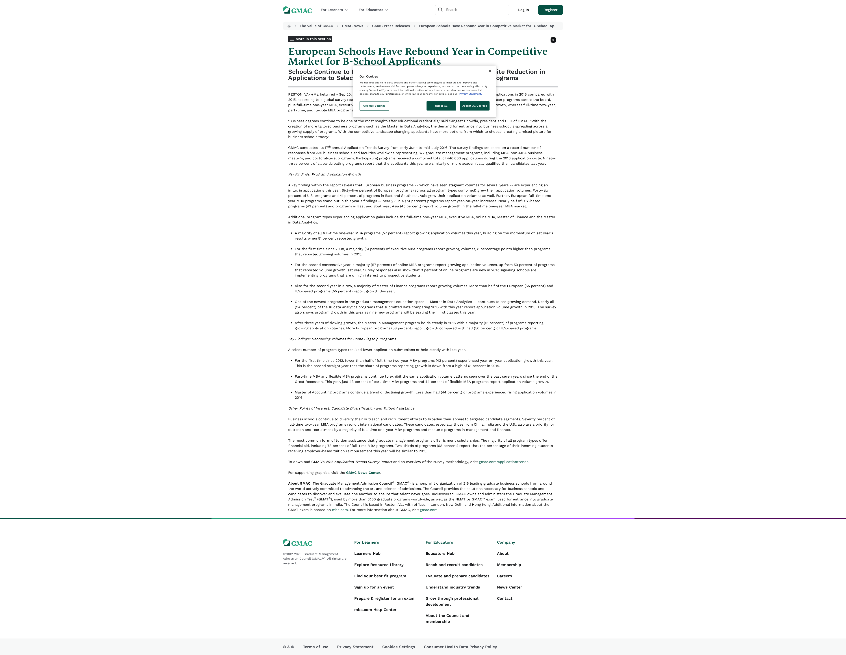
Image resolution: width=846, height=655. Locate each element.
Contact (504, 598)
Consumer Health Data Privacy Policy (460, 646)
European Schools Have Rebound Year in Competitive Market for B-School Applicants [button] (490, 26)
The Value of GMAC (316, 26)
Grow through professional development (452, 601)
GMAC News (352, 26)
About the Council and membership (447, 618)
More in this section (313, 39)
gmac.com (429, 510)
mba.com (340, 510)
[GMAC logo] (316, 542)
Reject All (441, 105)
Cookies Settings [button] (398, 646)
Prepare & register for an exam (384, 598)
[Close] (490, 71)
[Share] (553, 40)
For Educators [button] (371, 10)
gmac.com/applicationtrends (503, 462)
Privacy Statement (355, 646)
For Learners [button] (332, 10)
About (503, 553)
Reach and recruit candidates (454, 564)
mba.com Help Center (375, 609)
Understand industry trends (453, 587)
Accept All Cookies (474, 105)
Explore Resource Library (379, 564)
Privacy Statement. (470, 93)
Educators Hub (440, 553)
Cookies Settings (374, 105)
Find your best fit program (380, 576)
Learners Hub (367, 553)
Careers (504, 576)
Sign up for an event (374, 587)
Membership (509, 564)
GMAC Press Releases (391, 26)
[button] (289, 26)
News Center (509, 587)
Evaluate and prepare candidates (458, 576)
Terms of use (315, 646)
